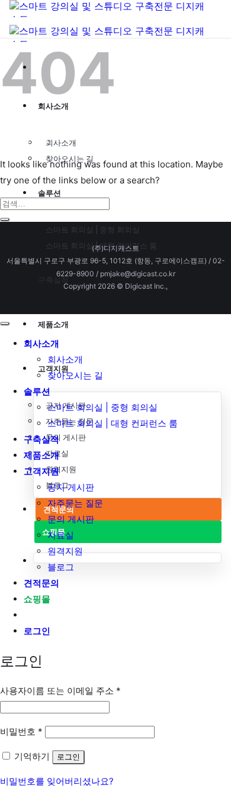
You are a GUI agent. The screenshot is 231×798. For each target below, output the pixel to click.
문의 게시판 (66, 437)
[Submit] (4, 219)
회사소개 (61, 142)
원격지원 (61, 469)
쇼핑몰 (37, 599)
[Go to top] (4, 323)
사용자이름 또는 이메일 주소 (60, 690)
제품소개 (41, 455)
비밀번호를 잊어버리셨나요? (57, 781)
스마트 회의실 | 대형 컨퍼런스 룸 (112, 423)
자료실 (60, 535)
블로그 (60, 567)
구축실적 (41, 439)
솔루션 (37, 391)
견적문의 (41, 583)
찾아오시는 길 (75, 375)
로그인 (68, 756)
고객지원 (41, 471)
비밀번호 (21, 731)
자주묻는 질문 (75, 503)
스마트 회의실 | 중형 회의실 (93, 229)
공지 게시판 (70, 487)
